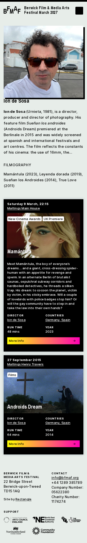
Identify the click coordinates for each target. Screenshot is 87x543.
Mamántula (19, 251)
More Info (42, 341)
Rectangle (23, 499)
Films (12, 375)
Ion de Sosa (16, 320)
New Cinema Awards (24, 219)
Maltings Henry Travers (25, 364)
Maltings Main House (23, 208)
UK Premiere (53, 219)
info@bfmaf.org (65, 478)
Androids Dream (24, 406)
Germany (52, 320)
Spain (65, 320)
